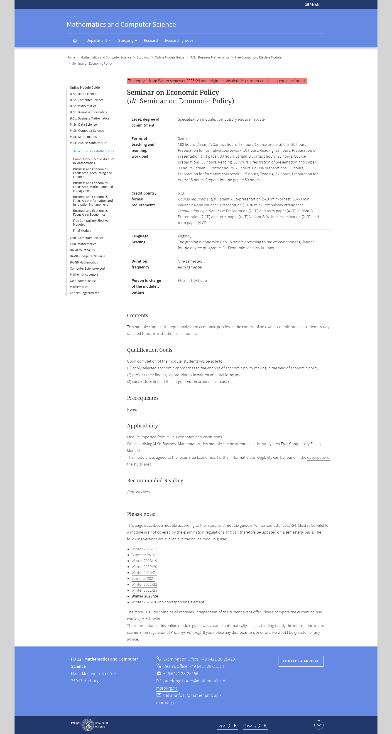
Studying (125, 40)
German (312, 4)
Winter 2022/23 (144, 590)
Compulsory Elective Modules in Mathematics (93, 161)
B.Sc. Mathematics (83, 106)
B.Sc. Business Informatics (88, 112)
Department (96, 40)
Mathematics (79, 287)
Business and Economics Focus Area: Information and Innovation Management (93, 201)
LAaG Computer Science (86, 238)
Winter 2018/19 (144, 561)
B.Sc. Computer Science (86, 100)
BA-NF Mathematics (84, 262)
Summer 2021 (143, 578)
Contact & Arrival (301, 661)
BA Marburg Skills (82, 250)
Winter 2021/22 (144, 584)
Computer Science (83, 281)
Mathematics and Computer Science (106, 57)
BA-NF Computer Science (87, 256)
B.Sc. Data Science (83, 94)
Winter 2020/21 (144, 572)
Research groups (179, 40)
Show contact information (318, 724)
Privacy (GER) (255, 726)
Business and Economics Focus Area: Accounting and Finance (92, 173)
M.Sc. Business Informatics (88, 143)
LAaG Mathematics (83, 244)
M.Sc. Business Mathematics (209, 57)
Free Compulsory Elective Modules (259, 57)
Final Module (82, 231)
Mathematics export (84, 275)
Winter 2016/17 (144, 549)
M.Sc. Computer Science (87, 131)
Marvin (154, 619)
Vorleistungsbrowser (84, 293)
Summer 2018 (143, 555)
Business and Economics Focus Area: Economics (90, 213)
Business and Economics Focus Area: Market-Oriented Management (93, 187)
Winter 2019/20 (144, 567)
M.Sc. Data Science (83, 124)
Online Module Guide (169, 57)
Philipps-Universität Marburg (89, 725)
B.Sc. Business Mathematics (89, 118)
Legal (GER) (227, 726)
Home (71, 57)
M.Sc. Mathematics (83, 137)
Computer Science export (87, 268)
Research (151, 40)
